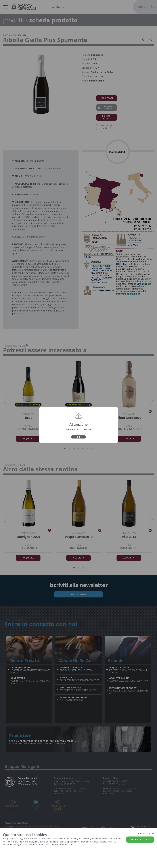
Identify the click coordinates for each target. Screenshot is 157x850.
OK (78, 437)
